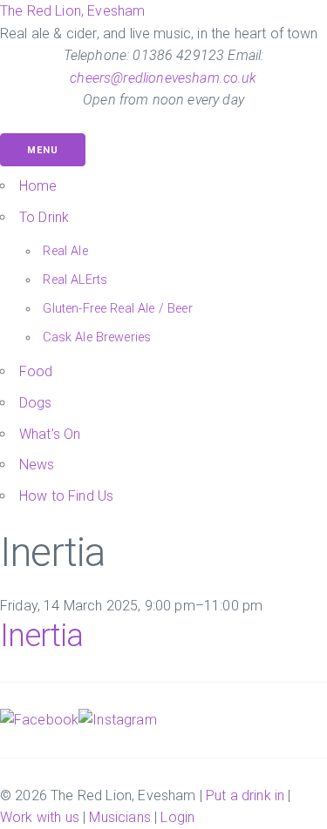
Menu (42, 150)
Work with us (39, 817)
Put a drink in (245, 795)
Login (177, 817)
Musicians (119, 817)
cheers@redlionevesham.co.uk (163, 78)
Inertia (41, 635)
